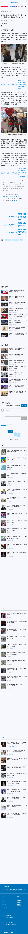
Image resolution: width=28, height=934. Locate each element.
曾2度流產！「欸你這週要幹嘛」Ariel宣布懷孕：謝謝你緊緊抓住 (3, 760)
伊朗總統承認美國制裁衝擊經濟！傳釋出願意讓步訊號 (4, 292)
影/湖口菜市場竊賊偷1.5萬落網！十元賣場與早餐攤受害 (3, 662)
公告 (18, 899)
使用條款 (3, 902)
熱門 (19, 6)
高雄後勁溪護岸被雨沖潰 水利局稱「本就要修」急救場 (3, 530)
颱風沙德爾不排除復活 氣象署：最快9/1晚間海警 (3, 467)
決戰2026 (12, 6)
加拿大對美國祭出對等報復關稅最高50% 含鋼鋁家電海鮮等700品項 (4, 316)
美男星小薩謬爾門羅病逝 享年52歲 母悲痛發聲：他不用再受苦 (3, 507)
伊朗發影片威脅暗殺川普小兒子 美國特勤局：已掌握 (4, 310)
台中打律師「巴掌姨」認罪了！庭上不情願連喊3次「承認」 (4, 374)
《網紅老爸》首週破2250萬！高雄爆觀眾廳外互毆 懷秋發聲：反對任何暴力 (3, 768)
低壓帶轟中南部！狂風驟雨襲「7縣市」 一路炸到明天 (3, 460)
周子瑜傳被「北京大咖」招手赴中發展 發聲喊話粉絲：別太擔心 (3, 783)
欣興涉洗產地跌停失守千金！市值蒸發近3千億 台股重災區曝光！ (3, 538)
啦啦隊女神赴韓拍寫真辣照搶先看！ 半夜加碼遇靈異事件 (3, 807)
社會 (12, 501)
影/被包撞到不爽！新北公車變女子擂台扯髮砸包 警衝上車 (3, 670)
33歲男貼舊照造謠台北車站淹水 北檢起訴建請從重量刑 (3, 499)
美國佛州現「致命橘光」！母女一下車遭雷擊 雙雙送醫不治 (4, 322)
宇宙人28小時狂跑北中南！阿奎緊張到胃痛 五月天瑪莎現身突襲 (3, 815)
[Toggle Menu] (25, 6)
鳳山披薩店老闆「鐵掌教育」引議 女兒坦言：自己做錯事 (4, 350)
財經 (12, 540)
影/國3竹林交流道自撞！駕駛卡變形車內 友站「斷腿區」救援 (3, 678)
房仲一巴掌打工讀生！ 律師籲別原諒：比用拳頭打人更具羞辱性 (4, 387)
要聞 (22, 6)
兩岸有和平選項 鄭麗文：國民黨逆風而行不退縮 (3, 546)
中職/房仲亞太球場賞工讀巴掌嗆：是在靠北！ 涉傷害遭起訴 (4, 380)
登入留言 (24, 405)
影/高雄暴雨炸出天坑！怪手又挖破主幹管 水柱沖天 (3, 639)
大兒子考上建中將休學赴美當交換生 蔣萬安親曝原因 (3, 491)
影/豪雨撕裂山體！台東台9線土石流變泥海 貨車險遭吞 (3, 686)
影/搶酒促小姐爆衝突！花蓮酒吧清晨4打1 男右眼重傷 (3, 623)
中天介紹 (3, 899)
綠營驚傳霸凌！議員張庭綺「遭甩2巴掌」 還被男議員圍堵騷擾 (4, 362)
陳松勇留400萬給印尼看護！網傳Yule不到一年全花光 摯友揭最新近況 (3, 752)
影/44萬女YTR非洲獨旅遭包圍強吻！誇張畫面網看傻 (3, 775)
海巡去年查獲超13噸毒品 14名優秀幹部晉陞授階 (3, 615)
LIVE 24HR (5, 6)
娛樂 (12, 509)
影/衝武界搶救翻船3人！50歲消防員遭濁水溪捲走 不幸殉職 (3, 631)
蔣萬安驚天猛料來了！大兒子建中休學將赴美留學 (3, 515)
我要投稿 (19, 905)
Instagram (7, 932)
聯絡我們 (19, 902)
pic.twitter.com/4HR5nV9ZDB (12, 196)
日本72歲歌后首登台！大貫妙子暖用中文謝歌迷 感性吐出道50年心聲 (3, 744)
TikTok (12, 932)
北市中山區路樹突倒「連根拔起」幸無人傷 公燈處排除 (3, 646)
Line (9, 932)
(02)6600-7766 (7, 919)
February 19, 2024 (18, 200)
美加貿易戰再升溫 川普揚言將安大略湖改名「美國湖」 (4, 298)
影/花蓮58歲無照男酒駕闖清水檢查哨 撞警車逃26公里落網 (3, 654)
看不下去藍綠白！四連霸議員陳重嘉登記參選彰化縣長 (3, 523)
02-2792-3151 (9, 922)
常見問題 (19, 900)
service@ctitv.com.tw (11, 924)
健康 (12, 477)
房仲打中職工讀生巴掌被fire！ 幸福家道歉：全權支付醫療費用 (4, 393)
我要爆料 (19, 904)
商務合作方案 (4, 907)
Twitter (2, 932)
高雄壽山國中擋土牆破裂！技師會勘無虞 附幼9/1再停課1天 (3, 452)
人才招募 (3, 900)
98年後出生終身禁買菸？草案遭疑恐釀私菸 (3, 475)
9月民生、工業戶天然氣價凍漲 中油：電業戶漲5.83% (3, 483)
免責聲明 (3, 905)
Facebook (5, 932)
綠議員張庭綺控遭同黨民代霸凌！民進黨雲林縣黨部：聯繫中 (4, 356)
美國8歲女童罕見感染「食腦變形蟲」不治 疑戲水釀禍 (4, 328)
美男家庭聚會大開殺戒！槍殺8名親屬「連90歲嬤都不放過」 (4, 304)
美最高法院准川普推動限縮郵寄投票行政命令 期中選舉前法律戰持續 (4, 335)
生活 (12, 454)
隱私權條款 (4, 904)
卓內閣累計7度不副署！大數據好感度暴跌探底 (3, 554)
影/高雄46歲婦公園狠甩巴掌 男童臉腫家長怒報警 (4, 368)
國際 (12, 777)
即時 (16, 6)
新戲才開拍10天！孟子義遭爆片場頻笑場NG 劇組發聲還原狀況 (3, 791)
